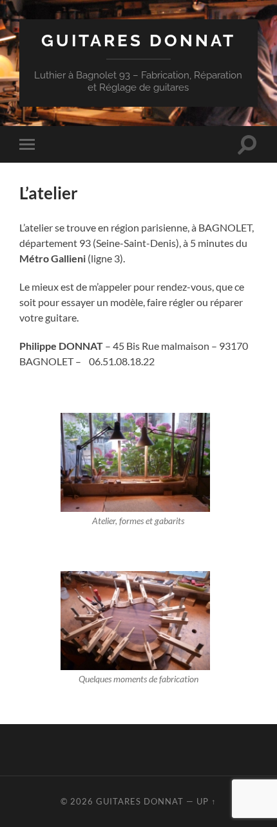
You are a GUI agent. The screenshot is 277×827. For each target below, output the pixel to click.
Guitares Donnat (138, 40)
